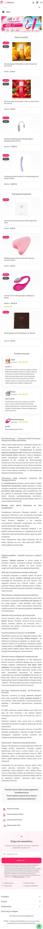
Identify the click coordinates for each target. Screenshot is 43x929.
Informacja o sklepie (9, 911)
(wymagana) (22, 871)
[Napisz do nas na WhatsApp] (39, 926)
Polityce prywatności (19, 876)
